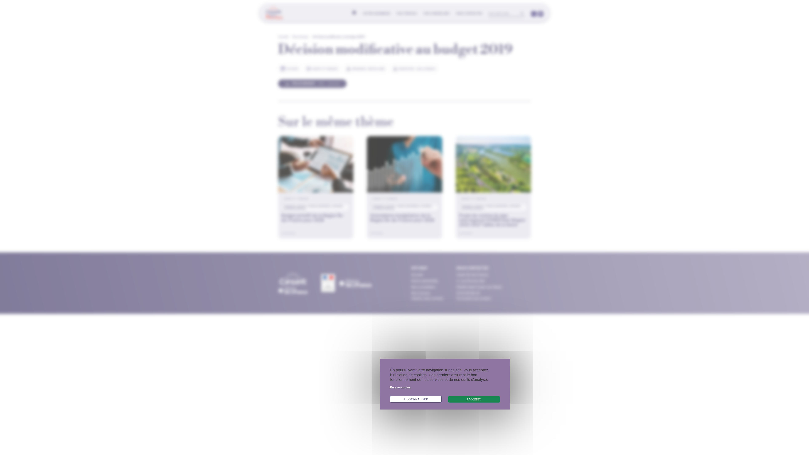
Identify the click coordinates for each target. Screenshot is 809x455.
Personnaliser (416, 399)
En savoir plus (400, 387)
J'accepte (474, 399)
